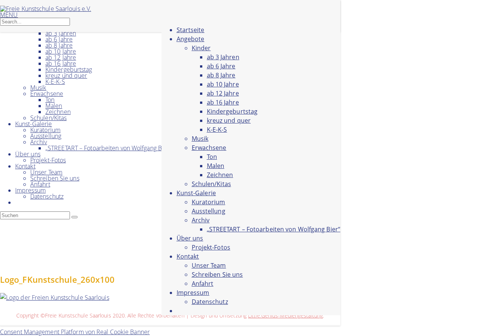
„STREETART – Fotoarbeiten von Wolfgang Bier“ (108, 148)
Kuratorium (45, 130)
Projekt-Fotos (48, 160)
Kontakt (25, 166)
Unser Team (46, 172)
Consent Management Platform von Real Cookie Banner (75, 332)
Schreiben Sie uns (54, 178)
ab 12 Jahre (60, 57)
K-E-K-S (55, 81)
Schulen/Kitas (48, 118)
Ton (49, 100)
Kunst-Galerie (33, 124)
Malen (53, 106)
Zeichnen (58, 112)
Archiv (38, 142)
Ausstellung (45, 136)
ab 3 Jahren (60, 33)
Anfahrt (40, 184)
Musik (38, 87)
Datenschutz (47, 196)
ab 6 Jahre (59, 39)
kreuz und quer (66, 75)
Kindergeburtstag (68, 69)
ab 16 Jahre (60, 63)
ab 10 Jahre (60, 51)
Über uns (27, 154)
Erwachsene (46, 93)
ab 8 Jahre (59, 45)
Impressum (30, 190)
